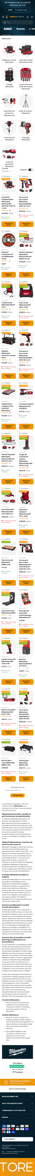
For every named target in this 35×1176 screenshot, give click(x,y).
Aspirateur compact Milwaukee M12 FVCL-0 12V (25, 513)
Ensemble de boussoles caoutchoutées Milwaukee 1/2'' (25, 614)
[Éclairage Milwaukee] (26, 127)
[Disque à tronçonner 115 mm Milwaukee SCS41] (9, 240)
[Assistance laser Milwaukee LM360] (9, 599)
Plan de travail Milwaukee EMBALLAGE (7, 562)
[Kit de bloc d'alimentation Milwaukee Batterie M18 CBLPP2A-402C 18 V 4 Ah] (9, 185)
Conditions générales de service (15, 1151)
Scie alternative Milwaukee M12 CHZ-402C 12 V (8, 511)
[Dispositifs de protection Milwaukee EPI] (9, 101)
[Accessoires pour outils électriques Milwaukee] (26, 74)
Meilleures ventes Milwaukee (9, 61)
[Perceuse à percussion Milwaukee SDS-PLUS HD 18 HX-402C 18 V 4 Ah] (26, 548)
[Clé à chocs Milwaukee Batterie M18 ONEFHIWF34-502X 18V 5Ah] (26, 698)
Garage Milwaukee (9, 85)
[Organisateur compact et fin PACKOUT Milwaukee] (9, 392)
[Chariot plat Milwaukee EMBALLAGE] (26, 748)
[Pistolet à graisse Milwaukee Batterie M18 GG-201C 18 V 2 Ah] (9, 442)
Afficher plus (17, 795)
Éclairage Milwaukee (26, 138)
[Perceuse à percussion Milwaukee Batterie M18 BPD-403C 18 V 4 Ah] (26, 339)
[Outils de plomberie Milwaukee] (9, 152)
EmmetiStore (9, 1145)
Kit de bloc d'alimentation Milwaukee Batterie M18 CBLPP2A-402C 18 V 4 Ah (8, 202)
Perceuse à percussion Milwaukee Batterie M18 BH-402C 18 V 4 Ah (25, 201)
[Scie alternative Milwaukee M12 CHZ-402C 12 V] (9, 497)
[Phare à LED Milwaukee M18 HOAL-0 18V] (26, 290)
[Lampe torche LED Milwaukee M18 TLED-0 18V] (9, 647)
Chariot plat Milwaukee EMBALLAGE (24, 763)
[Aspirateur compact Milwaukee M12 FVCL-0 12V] (26, 497)
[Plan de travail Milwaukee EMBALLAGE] (9, 548)
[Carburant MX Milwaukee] (9, 127)
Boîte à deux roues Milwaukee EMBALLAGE (8, 762)
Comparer (23, 170)
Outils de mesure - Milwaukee (25, 112)
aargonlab (13, 1148)
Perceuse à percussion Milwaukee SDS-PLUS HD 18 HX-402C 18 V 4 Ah (25, 564)
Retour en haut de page (17, 1089)
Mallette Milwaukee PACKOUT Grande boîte (8, 354)
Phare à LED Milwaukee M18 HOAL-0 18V (25, 305)
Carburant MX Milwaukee (9, 138)
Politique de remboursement (10, 1153)
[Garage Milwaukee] (9, 74)
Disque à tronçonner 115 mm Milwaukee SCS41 (7, 255)
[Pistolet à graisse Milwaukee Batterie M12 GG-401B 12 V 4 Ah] (26, 240)
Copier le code (22, 10)
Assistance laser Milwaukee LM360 (8, 612)
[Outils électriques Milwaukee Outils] (26, 50)
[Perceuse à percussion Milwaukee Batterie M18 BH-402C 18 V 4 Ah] (26, 185)
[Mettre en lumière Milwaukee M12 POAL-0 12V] (9, 698)
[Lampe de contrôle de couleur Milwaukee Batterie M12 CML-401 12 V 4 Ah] (26, 442)
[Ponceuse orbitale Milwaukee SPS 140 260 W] (26, 392)
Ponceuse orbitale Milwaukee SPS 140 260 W (26, 406)
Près (3, 1151)
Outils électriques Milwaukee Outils (26, 61)
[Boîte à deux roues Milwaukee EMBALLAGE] (9, 748)
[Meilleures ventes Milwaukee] (9, 50)
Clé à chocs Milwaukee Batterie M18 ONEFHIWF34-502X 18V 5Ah (24, 714)
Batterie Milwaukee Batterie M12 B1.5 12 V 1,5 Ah (25, 662)
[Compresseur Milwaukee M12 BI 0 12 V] (9, 290)
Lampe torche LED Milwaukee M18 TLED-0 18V (8, 661)
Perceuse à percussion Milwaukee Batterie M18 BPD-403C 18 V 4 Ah (26, 355)
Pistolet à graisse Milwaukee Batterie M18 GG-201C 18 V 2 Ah (8, 457)
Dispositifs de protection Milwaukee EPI (9, 113)
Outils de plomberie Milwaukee (9, 164)
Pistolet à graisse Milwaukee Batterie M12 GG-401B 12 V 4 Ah (26, 255)
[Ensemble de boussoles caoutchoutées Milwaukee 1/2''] (26, 599)
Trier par (5, 168)
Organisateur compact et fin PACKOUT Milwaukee (7, 407)
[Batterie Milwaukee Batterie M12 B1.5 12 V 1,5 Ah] (26, 647)
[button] (32, 17)
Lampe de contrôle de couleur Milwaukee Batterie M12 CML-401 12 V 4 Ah (26, 460)
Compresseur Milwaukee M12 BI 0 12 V (8, 305)
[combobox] (17, 22)
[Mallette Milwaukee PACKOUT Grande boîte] (9, 339)
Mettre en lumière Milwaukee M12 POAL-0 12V (9, 712)
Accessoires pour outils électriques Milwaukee (26, 86)
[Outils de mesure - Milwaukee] (26, 101)
